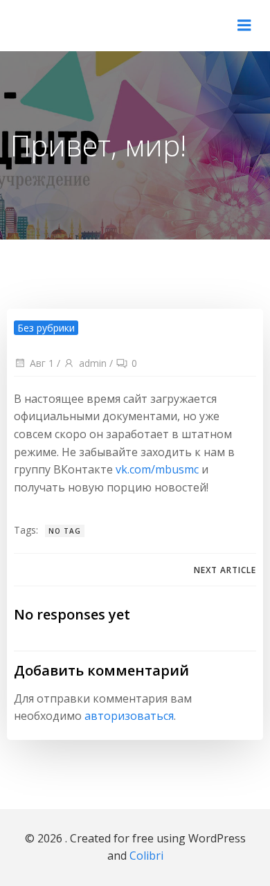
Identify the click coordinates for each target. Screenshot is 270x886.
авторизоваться (129, 715)
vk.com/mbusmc (157, 469)
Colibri (146, 855)
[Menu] (244, 25)
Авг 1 (42, 363)
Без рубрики (46, 327)
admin (93, 363)
